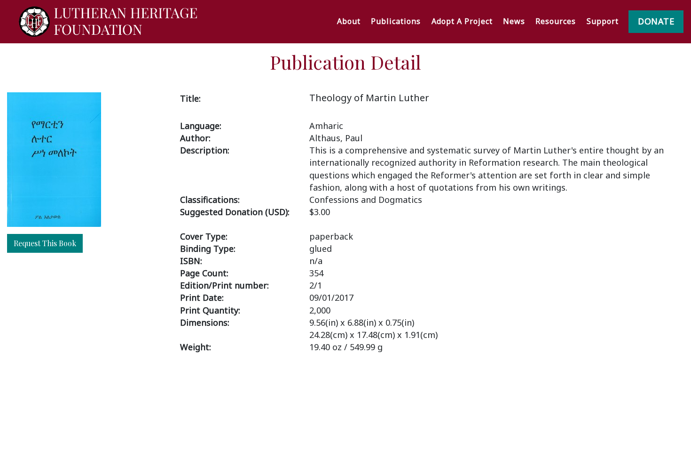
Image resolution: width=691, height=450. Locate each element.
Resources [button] (555, 21)
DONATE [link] (656, 21)
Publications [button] (396, 21)
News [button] (514, 21)
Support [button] (603, 21)
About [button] (349, 21)
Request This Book (45, 243)
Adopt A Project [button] (462, 21)
